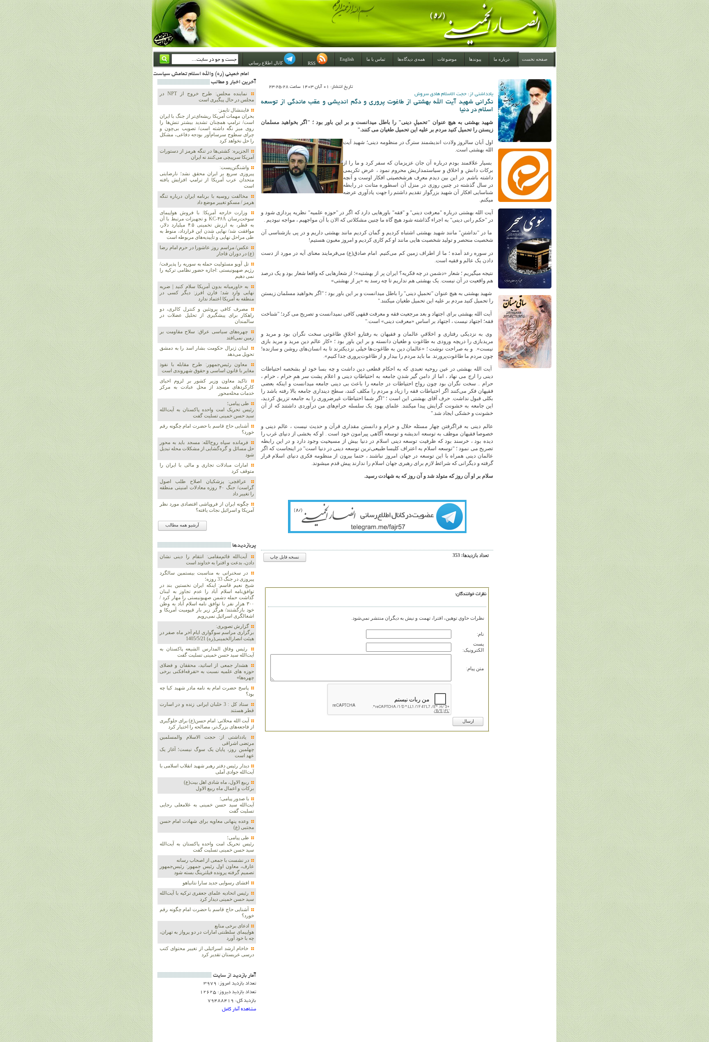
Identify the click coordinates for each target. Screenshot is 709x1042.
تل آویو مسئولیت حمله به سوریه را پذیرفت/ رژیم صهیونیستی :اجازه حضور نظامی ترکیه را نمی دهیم (207, 270)
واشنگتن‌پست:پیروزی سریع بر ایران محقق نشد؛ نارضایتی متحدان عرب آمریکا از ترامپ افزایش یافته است (207, 177)
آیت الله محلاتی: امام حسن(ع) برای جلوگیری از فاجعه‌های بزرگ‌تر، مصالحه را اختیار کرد (207, 724)
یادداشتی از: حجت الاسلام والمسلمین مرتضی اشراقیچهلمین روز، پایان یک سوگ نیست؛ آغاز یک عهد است (207, 746)
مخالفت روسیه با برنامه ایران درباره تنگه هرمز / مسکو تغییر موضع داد (207, 199)
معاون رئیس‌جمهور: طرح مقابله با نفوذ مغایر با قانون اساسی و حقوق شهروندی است (207, 367)
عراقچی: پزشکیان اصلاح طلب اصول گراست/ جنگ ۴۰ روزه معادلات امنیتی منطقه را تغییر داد (207, 488)
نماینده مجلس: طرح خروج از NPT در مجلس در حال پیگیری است (207, 97)
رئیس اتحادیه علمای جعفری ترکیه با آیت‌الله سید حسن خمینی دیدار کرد (207, 896)
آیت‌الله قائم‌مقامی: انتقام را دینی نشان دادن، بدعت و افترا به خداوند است (207, 560)
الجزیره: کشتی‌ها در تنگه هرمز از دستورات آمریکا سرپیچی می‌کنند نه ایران (207, 154)
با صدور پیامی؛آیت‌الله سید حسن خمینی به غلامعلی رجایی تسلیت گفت (207, 805)
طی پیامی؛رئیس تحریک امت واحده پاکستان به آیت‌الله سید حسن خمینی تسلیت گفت (207, 410)
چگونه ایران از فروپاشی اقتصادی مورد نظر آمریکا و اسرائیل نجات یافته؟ (207, 507)
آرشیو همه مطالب (182, 525)
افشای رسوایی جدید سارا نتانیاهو (216, 883)
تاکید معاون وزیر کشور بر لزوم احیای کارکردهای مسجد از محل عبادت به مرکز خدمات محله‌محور (207, 387)
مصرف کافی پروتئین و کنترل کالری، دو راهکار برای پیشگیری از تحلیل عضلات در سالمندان (207, 315)
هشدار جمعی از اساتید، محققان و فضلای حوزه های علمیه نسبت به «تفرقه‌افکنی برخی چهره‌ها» (207, 671)
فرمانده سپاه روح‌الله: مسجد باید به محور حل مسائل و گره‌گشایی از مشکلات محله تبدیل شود (207, 449)
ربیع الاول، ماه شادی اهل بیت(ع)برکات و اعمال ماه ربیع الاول (219, 785)
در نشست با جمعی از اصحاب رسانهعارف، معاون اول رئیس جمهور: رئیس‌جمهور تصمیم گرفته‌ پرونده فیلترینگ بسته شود (207, 866)
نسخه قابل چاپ (284, 557)
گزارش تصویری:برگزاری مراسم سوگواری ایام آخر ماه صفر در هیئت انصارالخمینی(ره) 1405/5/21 (207, 632)
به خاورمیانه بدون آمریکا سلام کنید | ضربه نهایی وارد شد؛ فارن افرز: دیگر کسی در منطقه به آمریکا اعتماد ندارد (207, 293)
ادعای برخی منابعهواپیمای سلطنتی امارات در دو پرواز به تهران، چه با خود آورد (207, 932)
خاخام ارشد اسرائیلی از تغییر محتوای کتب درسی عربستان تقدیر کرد (207, 951)
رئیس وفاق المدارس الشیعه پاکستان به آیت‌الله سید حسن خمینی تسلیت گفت (207, 652)
